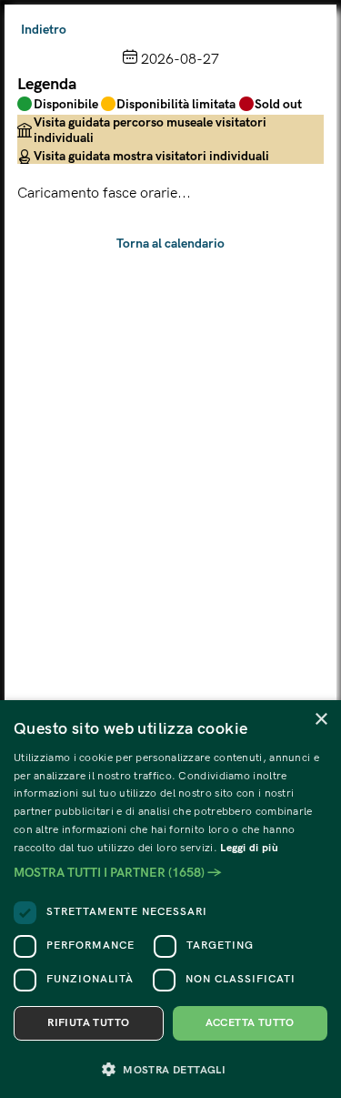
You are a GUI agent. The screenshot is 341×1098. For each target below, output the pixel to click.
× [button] (320, 720)
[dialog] (170, 899)
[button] (170, 872)
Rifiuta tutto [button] (88, 1023)
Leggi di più (249, 848)
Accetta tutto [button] (250, 1023)
